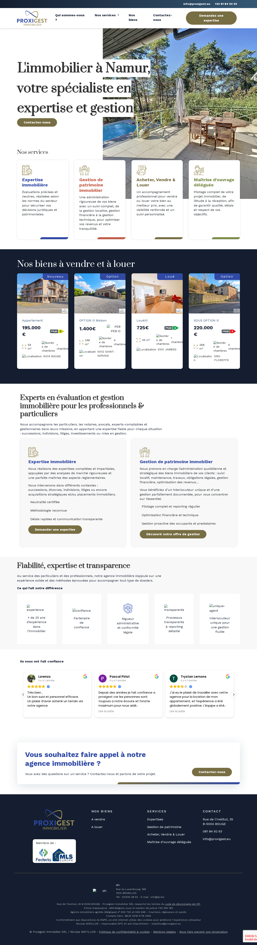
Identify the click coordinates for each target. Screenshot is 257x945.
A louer (97, 827)
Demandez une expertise (211, 18)
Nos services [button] (106, 15)
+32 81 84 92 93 (226, 3)
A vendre (98, 819)
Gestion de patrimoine (164, 827)
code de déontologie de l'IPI (182, 904)
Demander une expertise (55, 529)
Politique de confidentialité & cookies (124, 931)
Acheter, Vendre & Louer (166, 834)
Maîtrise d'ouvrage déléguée (169, 842)
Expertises (155, 819)
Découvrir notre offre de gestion (173, 534)
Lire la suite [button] (106, 711)
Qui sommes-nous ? (70, 17)
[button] (234, 695)
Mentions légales (164, 931)
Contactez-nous (162, 17)
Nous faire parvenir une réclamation (203, 931)
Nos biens (133, 17)
